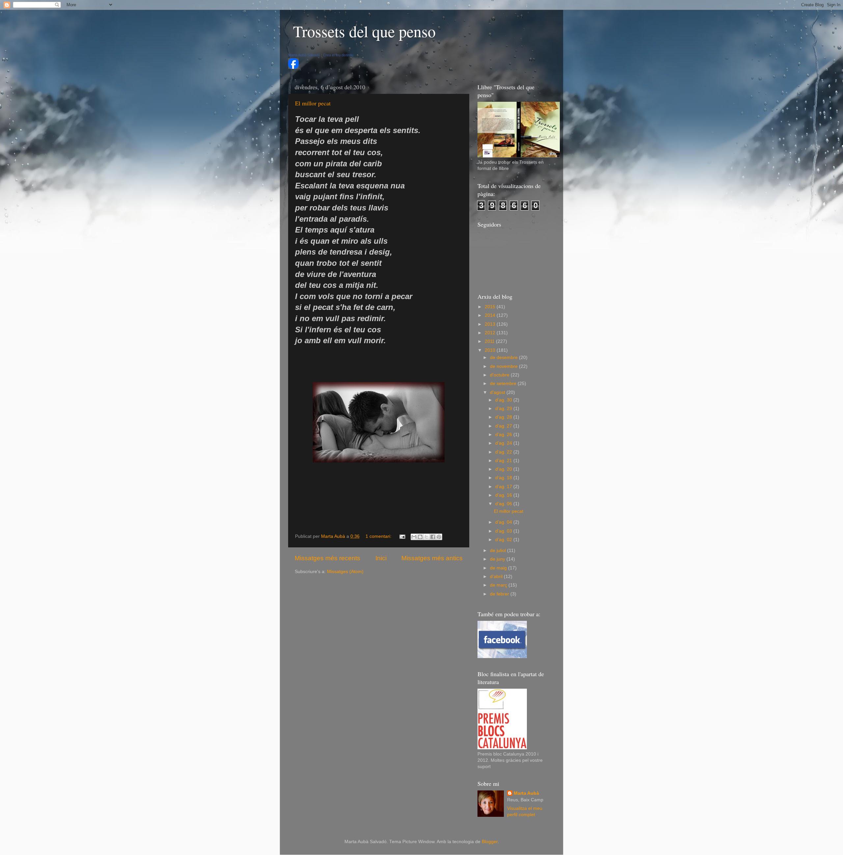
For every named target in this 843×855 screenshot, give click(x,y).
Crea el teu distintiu (338, 55)
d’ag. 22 (504, 452)
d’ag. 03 (504, 531)
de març (499, 585)
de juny (498, 559)
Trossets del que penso (364, 30)
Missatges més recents (327, 558)
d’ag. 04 (504, 522)
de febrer (500, 594)
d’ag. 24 (504, 443)
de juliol (498, 550)
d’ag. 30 (504, 400)
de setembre (504, 383)
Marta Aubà (526, 793)
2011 (490, 341)
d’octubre (500, 374)
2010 (491, 350)
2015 (491, 306)
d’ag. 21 (504, 460)
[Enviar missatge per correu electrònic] (402, 536)
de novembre (504, 366)
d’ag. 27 (504, 426)
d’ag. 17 (504, 486)
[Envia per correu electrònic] (414, 537)
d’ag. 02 (504, 539)
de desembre (504, 357)
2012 (491, 332)
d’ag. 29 (504, 408)
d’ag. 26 (504, 434)
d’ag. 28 (504, 417)
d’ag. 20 (504, 469)
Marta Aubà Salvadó (304, 55)
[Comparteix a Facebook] (432, 537)
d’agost (498, 392)
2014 (491, 315)
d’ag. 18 (504, 477)
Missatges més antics (432, 558)
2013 (491, 324)
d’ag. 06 (504, 503)
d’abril (497, 576)
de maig (499, 567)
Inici (381, 558)
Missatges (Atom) (345, 571)
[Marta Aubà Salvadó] (293, 67)
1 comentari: (379, 536)
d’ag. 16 (504, 495)
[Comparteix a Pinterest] (439, 537)
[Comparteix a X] (426, 537)
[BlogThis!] (420, 537)
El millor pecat (313, 103)
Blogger (490, 841)
